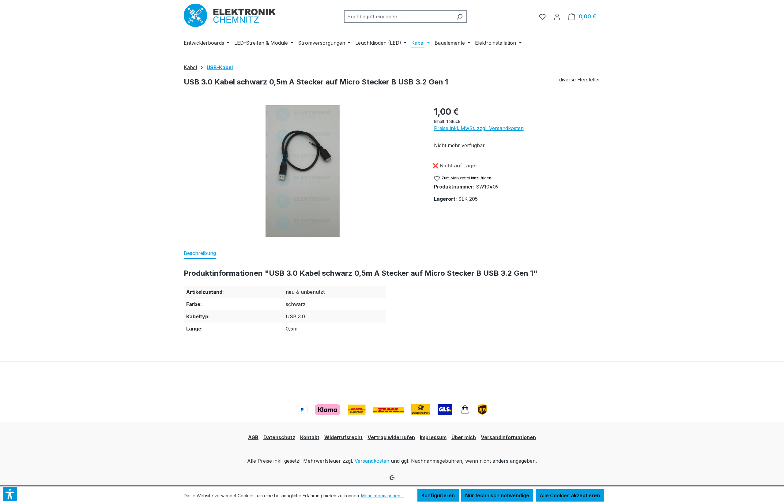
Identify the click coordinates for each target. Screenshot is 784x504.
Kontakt (309, 437)
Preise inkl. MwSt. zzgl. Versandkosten (479, 128)
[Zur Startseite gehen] (230, 15)
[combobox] (398, 16)
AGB (253, 437)
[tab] (200, 253)
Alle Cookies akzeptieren (570, 495)
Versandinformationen (508, 437)
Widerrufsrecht (343, 437)
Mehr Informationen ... (382, 495)
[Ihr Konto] (557, 16)
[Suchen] (459, 16)
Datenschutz (279, 437)
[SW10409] (303, 171)
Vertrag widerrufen (391, 437)
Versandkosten (372, 461)
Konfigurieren (438, 495)
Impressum (433, 437)
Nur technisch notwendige (497, 495)
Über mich (463, 437)
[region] (303, 171)
